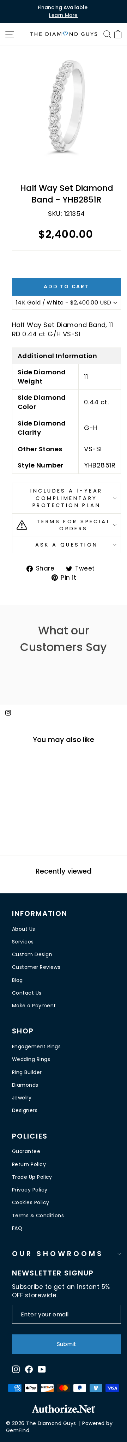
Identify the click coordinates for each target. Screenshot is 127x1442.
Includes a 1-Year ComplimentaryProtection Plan (66, 498)
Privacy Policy (29, 1189)
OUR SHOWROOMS (57, 1254)
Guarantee (26, 1151)
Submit (66, 1344)
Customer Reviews (36, 967)
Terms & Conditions (38, 1215)
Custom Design (32, 954)
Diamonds (25, 1084)
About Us (23, 929)
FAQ (17, 1228)
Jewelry (21, 1097)
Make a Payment (34, 1005)
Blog (17, 980)
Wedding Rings (31, 1059)
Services (23, 941)
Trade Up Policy (32, 1177)
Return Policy (29, 1164)
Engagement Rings (36, 1046)
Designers (24, 1110)
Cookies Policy (30, 1202)
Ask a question (66, 544)
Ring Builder (27, 1072)
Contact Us (27, 992)
